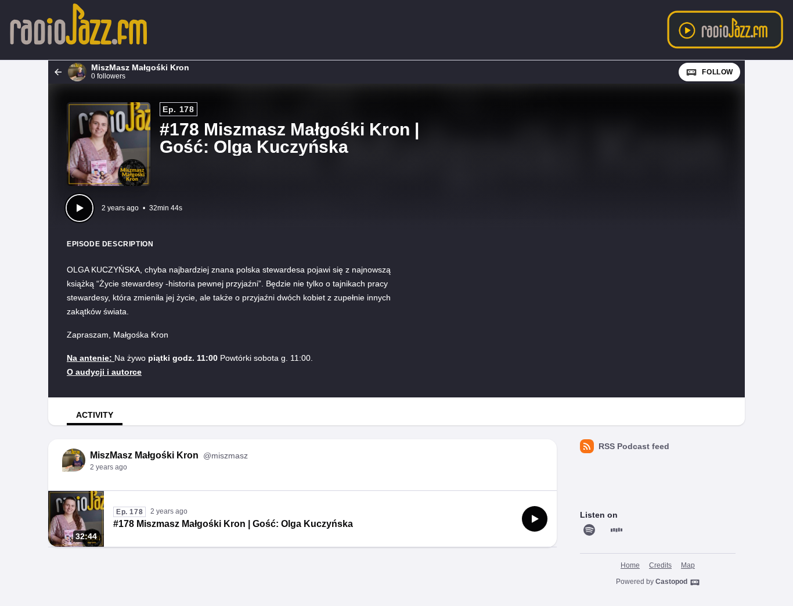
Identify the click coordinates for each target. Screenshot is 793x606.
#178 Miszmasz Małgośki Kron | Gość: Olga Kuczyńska (233, 524)
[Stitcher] (616, 530)
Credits (660, 565)
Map (688, 565)
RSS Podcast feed (634, 446)
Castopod (671, 582)
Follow (717, 72)
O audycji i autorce (104, 371)
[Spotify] (589, 530)
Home (630, 565)
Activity (94, 414)
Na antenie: (90, 358)
